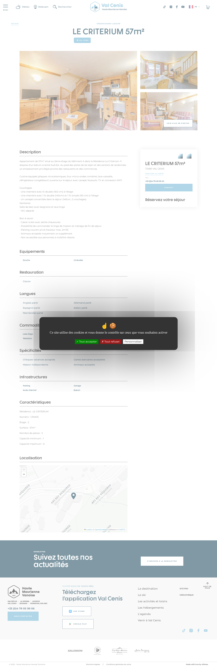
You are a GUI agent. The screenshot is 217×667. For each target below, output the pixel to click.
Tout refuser (112, 341)
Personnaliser (133, 341)
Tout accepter (87, 341)
